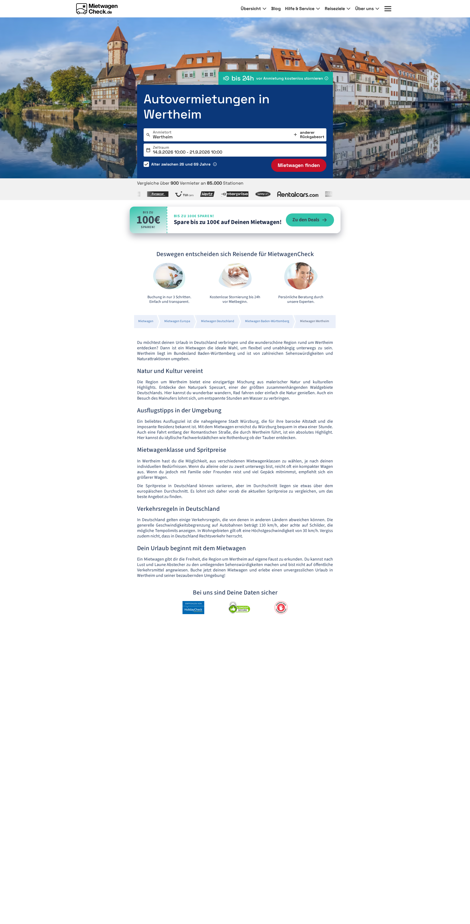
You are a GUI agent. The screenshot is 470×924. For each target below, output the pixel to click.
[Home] (97, 8)
